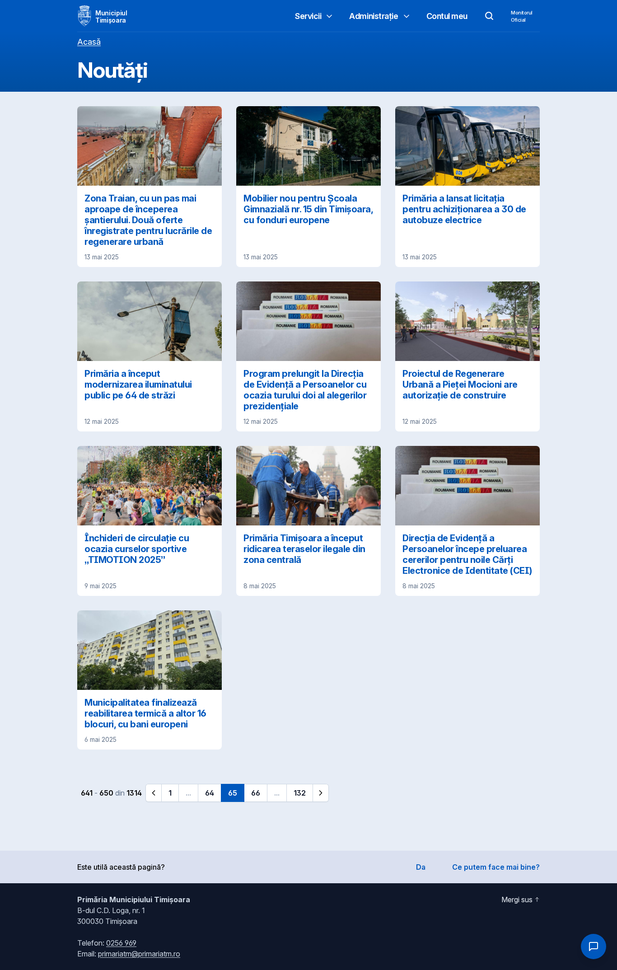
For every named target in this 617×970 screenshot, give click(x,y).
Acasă (89, 42)
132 (300, 792)
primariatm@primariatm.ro (139, 953)
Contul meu (447, 16)
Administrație (373, 16)
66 (255, 792)
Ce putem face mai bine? (496, 867)
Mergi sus (517, 899)
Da (420, 867)
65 (232, 792)
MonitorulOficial (522, 16)
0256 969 (121, 942)
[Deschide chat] (593, 946)
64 (209, 792)
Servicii (308, 16)
